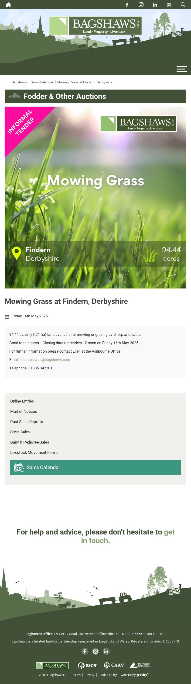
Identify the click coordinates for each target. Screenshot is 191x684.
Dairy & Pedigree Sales (29, 442)
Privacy (90, 675)
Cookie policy (108, 675)
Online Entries (22, 401)
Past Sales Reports (26, 421)
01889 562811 (155, 634)
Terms (76, 675)
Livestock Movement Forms (34, 452)
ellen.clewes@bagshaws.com (45, 359)
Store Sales (20, 431)
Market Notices (23, 411)
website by (135, 675)
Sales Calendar (43, 467)
